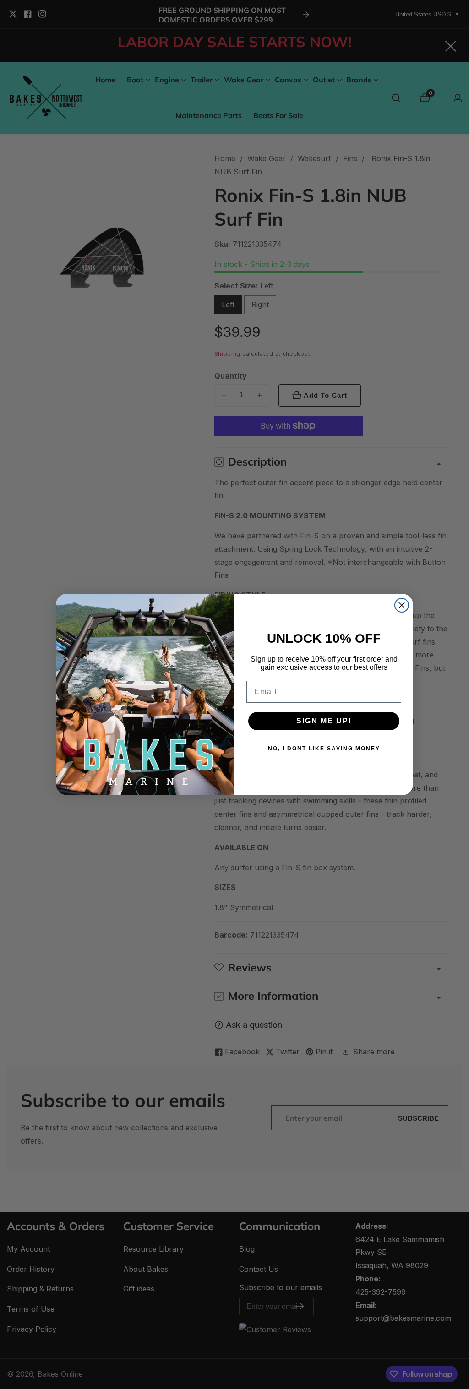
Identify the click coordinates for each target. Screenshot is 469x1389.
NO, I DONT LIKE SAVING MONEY (324, 748)
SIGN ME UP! (324, 721)
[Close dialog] (402, 605)
